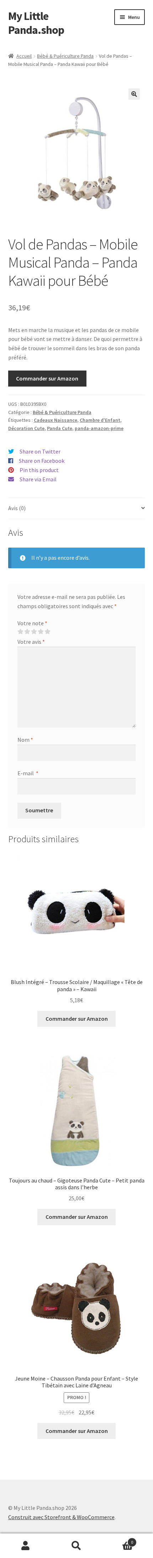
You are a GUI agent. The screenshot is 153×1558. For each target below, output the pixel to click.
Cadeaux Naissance (55, 420)
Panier (117, 1539)
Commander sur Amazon (47, 378)
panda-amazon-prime (99, 428)
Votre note (32, 623)
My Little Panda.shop (36, 23)
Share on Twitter (40, 451)
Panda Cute (59, 428)
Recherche (76, 1546)
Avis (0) (17, 508)
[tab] (76, 508)
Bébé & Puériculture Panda (65, 56)
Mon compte (25, 1546)
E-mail (27, 773)
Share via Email (38, 479)
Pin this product (39, 469)
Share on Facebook (41, 460)
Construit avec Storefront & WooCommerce (61, 1517)
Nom (25, 739)
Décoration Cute (26, 428)
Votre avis (31, 641)
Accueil (24, 56)
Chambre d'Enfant (100, 420)
